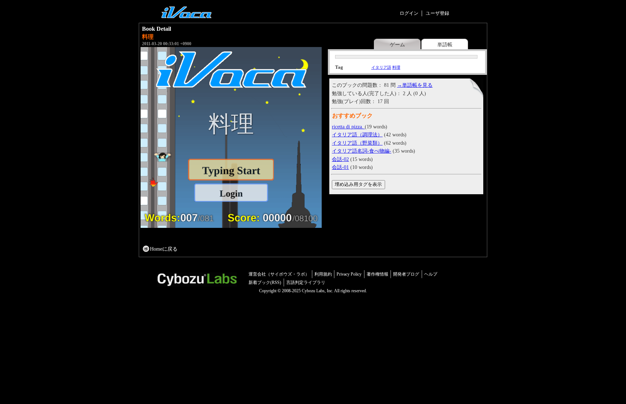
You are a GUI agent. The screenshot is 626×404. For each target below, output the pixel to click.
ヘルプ (430, 274)
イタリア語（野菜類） (357, 143)
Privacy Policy (349, 274)
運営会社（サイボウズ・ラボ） (279, 274)
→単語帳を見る (415, 85)
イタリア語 (381, 67)
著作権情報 (377, 274)
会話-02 (340, 159)
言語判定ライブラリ (305, 282)
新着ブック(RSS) (265, 282)
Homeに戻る (164, 249)
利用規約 (323, 274)
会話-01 (340, 167)
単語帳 (444, 44)
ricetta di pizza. (348, 126)
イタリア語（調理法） (357, 134)
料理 (396, 67)
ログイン (409, 13)
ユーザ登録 (437, 13)
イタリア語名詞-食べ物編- (361, 151)
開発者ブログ (406, 274)
